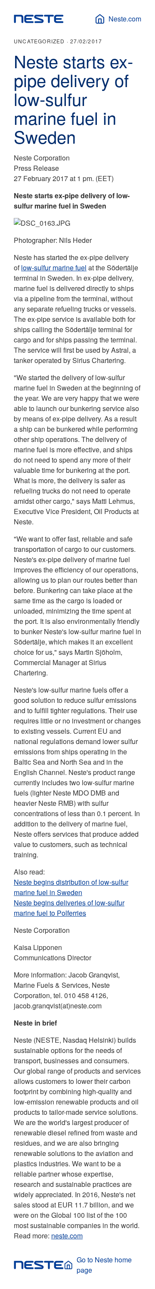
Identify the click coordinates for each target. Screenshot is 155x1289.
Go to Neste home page (104, 1265)
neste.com (67, 1236)
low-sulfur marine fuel (54, 267)
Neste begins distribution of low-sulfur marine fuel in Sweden (71, 887)
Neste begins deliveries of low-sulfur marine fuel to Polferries (69, 908)
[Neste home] (39, 19)
